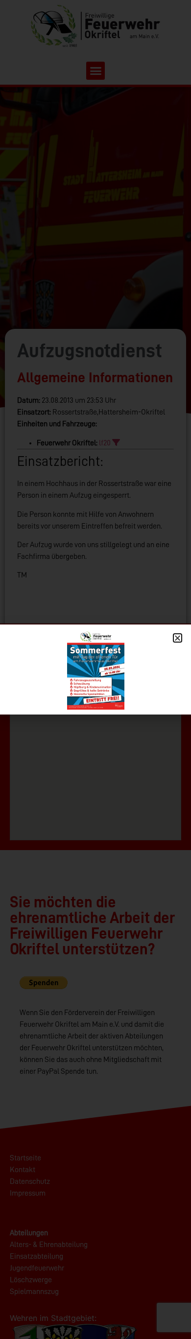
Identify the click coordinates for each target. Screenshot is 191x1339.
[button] (177, 638)
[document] (95, 669)
